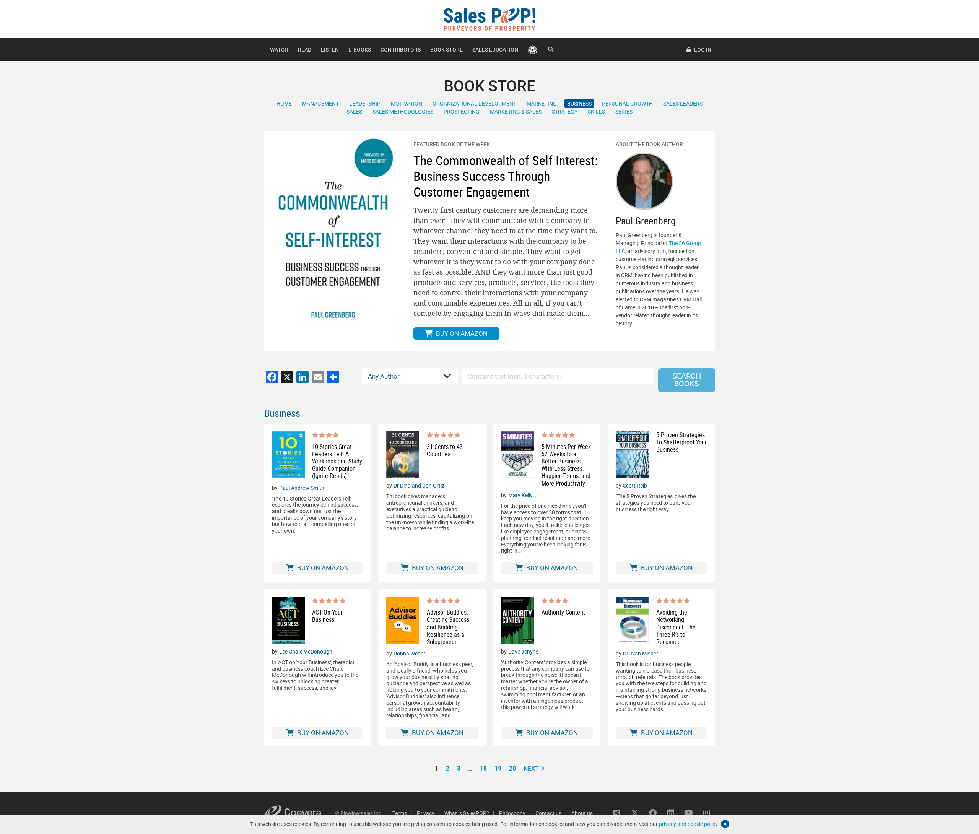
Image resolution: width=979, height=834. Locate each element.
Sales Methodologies (402, 111)
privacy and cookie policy (688, 823)
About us (582, 813)
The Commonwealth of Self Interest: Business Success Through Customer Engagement (505, 175)
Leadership (365, 103)
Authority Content (563, 612)
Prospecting (462, 111)
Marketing (542, 103)
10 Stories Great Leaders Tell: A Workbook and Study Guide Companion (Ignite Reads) (337, 461)
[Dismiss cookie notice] (725, 824)
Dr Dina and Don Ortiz (419, 485)
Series (624, 111)
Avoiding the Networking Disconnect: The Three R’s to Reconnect (676, 627)
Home (284, 103)
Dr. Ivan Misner (640, 653)
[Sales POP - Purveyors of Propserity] (489, 18)
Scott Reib (635, 485)
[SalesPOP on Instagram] (706, 813)
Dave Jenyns (523, 651)
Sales (354, 111)
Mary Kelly (520, 495)
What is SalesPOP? (466, 813)
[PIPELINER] (532, 49)
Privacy (425, 813)
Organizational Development (474, 103)
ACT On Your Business (327, 616)
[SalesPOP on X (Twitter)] (634, 813)
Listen (330, 49)
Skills (596, 111)
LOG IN (702, 49)
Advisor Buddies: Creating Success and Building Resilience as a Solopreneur (448, 627)
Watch (279, 49)
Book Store (446, 49)
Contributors (401, 49)
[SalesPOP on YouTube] (688, 813)
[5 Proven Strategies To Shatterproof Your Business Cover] (632, 454)
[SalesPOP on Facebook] (652, 813)
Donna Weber (409, 653)
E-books (359, 49)
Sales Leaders (683, 103)
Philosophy (512, 813)
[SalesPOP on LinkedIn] (670, 813)
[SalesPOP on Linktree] (616, 813)
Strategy (564, 111)
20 (512, 768)
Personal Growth (627, 103)
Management (320, 103)
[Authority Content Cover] (517, 620)
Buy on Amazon (461, 333)
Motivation (406, 103)
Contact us (548, 813)
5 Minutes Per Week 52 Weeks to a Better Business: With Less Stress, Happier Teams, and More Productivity (566, 465)
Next (531, 768)
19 (497, 768)
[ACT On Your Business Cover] (288, 620)
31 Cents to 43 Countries (445, 450)
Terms (399, 813)
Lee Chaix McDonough (305, 651)
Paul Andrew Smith (301, 487)
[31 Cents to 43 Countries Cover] (402, 454)
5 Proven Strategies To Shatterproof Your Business (681, 442)
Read (304, 49)
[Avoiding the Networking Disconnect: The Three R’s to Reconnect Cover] (632, 621)
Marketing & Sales (516, 111)
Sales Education (495, 49)
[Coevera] (299, 813)
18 (483, 768)
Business (579, 103)
